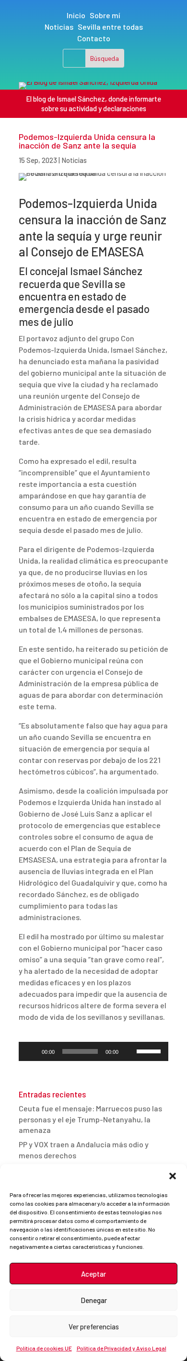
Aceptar (93, 1273)
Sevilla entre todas (110, 26)
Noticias (59, 26)
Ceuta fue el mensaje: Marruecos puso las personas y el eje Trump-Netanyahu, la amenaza (90, 1119)
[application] (93, 1051)
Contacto (93, 38)
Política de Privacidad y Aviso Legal (121, 1348)
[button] (172, 1176)
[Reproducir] (31, 1051)
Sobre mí (105, 15)
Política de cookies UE (44, 1348)
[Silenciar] (129, 1051)
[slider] (150, 1050)
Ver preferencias (94, 1326)
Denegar (94, 1300)
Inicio (76, 15)
